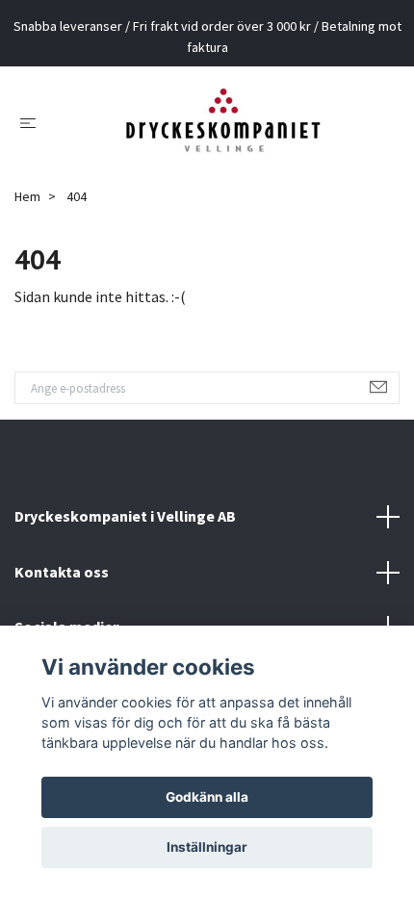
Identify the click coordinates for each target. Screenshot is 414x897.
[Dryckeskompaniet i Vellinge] (223, 122)
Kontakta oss (61, 571)
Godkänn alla (207, 797)
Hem (27, 196)
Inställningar (207, 847)
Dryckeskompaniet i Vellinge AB (125, 515)
